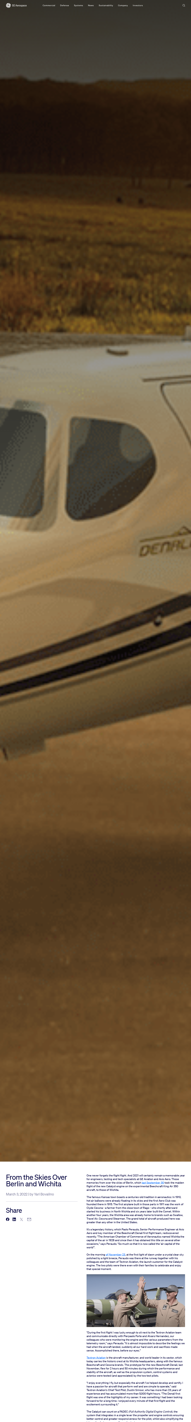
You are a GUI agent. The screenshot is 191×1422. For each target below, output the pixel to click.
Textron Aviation (96, 1357)
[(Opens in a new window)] (7, 1219)
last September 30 (153, 1182)
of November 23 (115, 1254)
